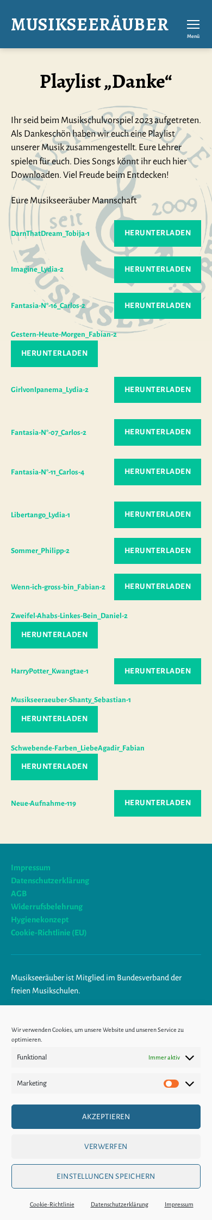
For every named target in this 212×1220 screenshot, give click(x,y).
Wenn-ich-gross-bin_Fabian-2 (58, 587)
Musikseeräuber (90, 24)
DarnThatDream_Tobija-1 (50, 233)
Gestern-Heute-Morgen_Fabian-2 (64, 334)
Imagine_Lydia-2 (37, 269)
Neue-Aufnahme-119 (43, 803)
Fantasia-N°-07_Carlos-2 (48, 432)
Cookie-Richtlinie (52, 1204)
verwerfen (106, 1146)
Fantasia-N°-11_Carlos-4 (47, 472)
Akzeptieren (106, 1117)
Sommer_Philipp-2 (40, 551)
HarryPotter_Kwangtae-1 (50, 671)
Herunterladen (157, 233)
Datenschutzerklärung (119, 1204)
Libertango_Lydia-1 (40, 515)
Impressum (179, 1204)
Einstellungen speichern (106, 1176)
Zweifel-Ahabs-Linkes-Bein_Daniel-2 (69, 616)
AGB (19, 893)
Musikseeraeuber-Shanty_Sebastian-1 (71, 700)
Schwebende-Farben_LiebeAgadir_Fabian (78, 748)
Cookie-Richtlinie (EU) (49, 932)
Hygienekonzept (39, 919)
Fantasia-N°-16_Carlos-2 (48, 305)
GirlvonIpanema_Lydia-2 (50, 390)
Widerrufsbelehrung (47, 906)
